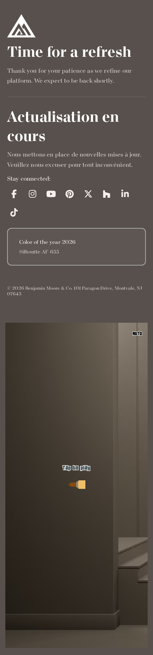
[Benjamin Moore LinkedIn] (125, 194)
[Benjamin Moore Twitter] (88, 194)
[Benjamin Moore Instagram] (33, 194)
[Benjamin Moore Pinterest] (70, 194)
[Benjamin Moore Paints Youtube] (51, 194)
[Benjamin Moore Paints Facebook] (14, 194)
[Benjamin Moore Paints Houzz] (107, 194)
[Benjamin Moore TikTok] (14, 212)
